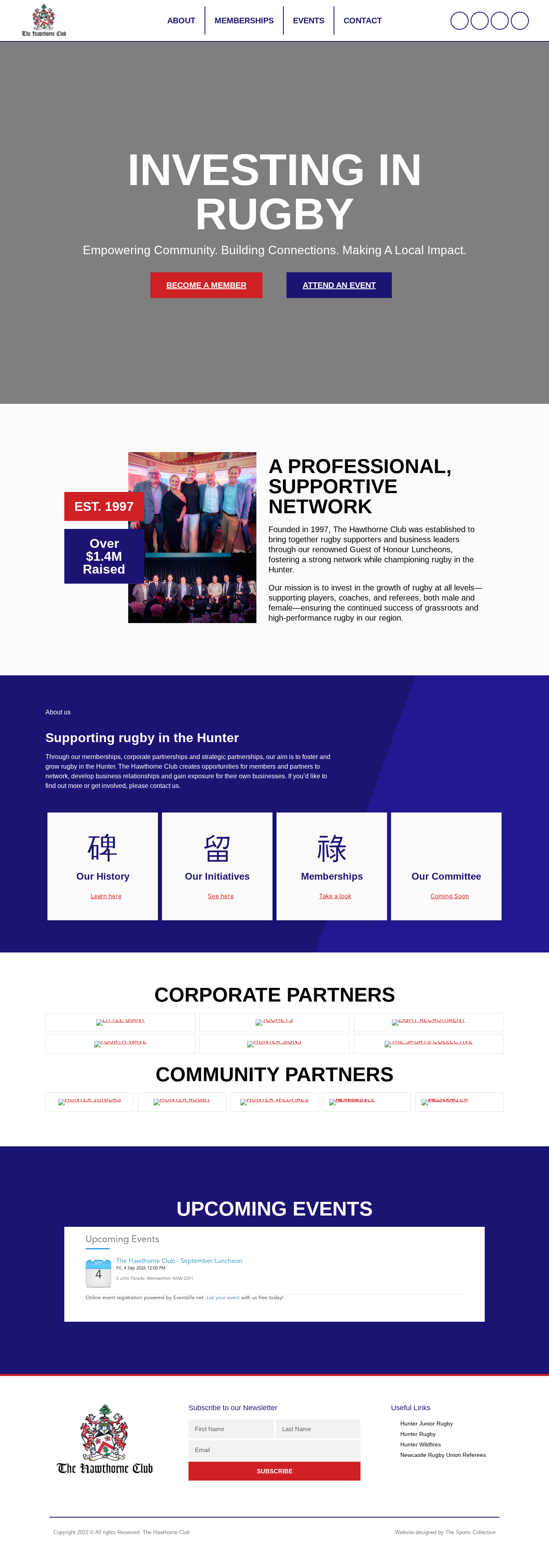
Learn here (106, 896)
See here (221, 896)
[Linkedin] (520, 21)
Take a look (335, 896)
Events (308, 20)
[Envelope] (460, 21)
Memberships (244, 20)
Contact (363, 20)
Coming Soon (449, 896)
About (181, 20)
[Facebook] (480, 21)
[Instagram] (500, 21)
